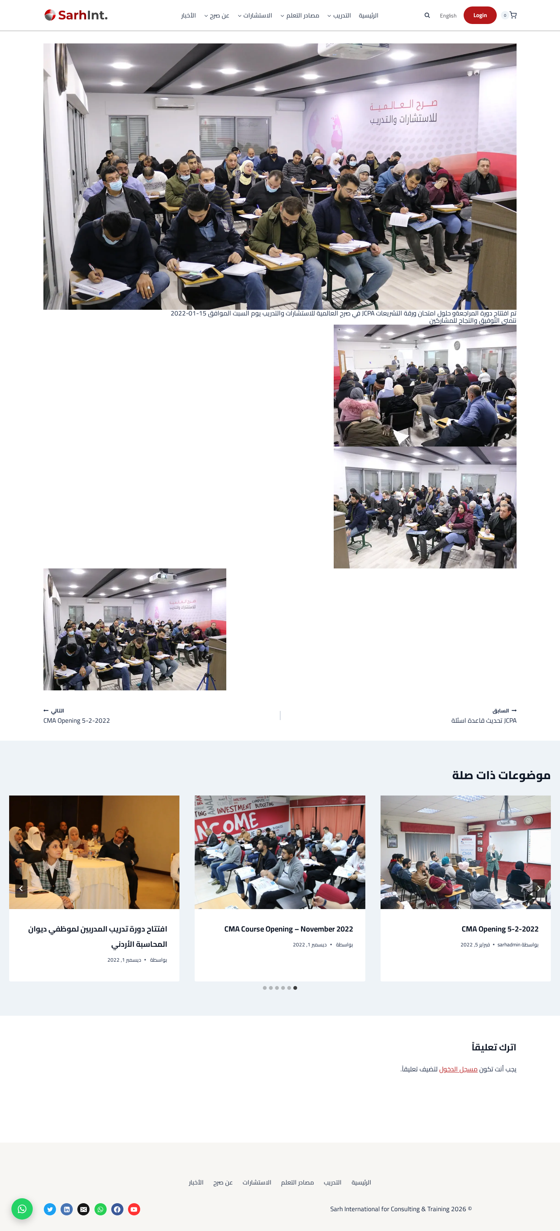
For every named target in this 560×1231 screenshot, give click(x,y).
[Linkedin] (66, 1209)
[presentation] (466, 852)
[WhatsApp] (100, 1209)
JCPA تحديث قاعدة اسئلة (484, 715)
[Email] (83, 1209)
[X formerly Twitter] (49, 1209)
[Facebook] (117, 1209)
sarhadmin (509, 944)
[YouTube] (134, 1209)
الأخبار (188, 15)
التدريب (333, 1182)
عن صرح (223, 1182)
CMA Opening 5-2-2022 (76, 715)
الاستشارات (257, 1182)
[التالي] (21, 888)
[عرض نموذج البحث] (427, 15)
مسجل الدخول (458, 1069)
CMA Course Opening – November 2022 (288, 929)
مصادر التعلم (297, 1182)
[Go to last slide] (539, 888)
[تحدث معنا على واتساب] (22, 1209)
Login (480, 15)
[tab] (295, 988)
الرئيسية (369, 15)
